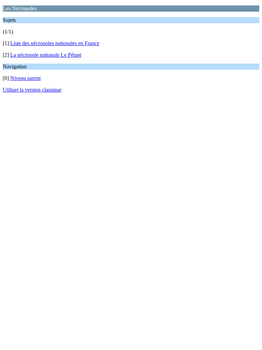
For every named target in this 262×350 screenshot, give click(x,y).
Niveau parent (25, 78)
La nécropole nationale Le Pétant (45, 55)
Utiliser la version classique (32, 90)
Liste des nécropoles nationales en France (54, 43)
